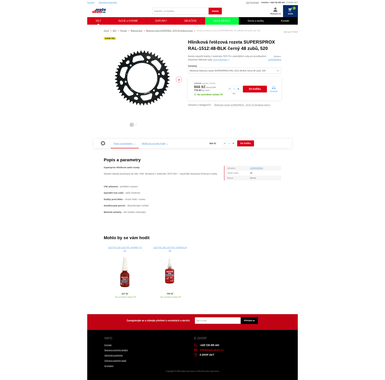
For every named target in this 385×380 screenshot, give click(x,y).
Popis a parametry (123, 143)
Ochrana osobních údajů (115, 360)
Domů (106, 30)
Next (179, 80)
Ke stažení (108, 366)
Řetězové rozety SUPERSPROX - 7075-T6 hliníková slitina (169, 30)
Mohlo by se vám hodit (154, 143)
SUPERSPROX (274, 59)
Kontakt (90, 2)
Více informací (220, 59)
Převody (123, 30)
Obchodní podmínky (108, 2)
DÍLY (114, 30)
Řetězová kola (136, 30)
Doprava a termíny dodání (116, 350)
